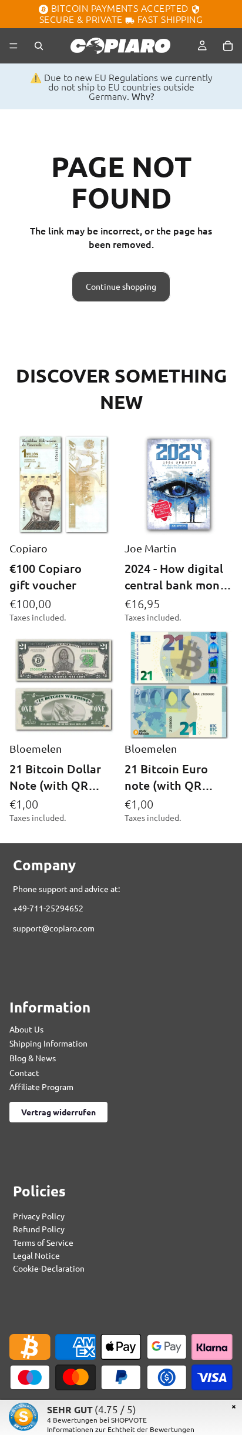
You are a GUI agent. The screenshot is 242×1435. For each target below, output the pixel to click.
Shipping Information (48, 1043)
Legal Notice (36, 1255)
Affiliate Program (41, 1087)
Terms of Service (43, 1242)
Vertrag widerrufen (58, 1112)
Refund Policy (39, 1229)
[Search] (39, 46)
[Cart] (228, 46)
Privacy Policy (39, 1216)
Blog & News (32, 1057)
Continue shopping (121, 286)
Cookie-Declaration (49, 1268)
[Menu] (13, 45)
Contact (24, 1072)
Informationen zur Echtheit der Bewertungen (120, 1429)
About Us (26, 1029)
